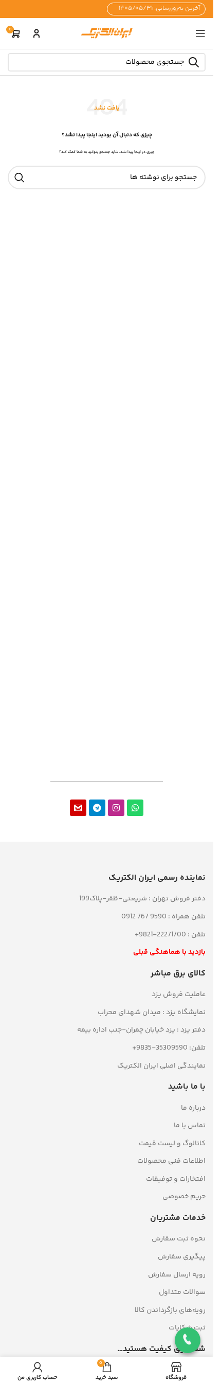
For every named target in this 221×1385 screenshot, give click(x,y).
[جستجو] (19, 177)
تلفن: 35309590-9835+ (169, 1048)
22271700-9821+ (160, 934)
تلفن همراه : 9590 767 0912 (163, 916)
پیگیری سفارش (182, 1257)
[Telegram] (97, 808)
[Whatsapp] (135, 808)
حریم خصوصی (184, 1196)
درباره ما (193, 1108)
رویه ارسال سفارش (177, 1275)
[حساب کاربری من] (36, 33)
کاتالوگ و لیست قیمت (172, 1143)
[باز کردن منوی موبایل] (200, 33)
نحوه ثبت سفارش (179, 1239)
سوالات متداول (182, 1292)
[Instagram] (116, 808)
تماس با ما (190, 1125)
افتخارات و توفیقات (176, 1179)
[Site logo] (107, 33)
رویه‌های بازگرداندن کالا (170, 1310)
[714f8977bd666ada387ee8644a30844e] (78, 808)
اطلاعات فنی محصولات (171, 1161)
